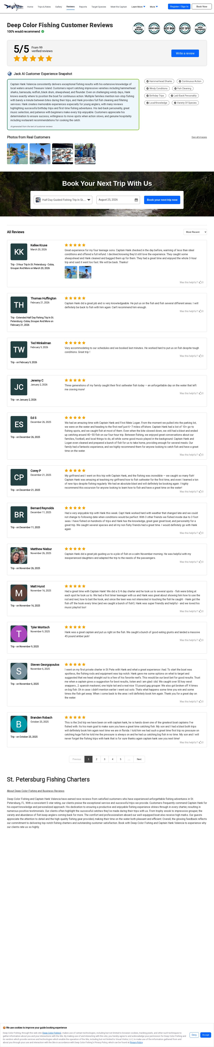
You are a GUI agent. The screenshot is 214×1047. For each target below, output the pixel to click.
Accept (205, 1035)
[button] (138, 8)
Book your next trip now (162, 199)
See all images (199, 137)
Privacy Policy (136, 1042)
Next (139, 759)
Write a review (185, 53)
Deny (194, 1035)
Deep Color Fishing (52, 1033)
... (129, 759)
